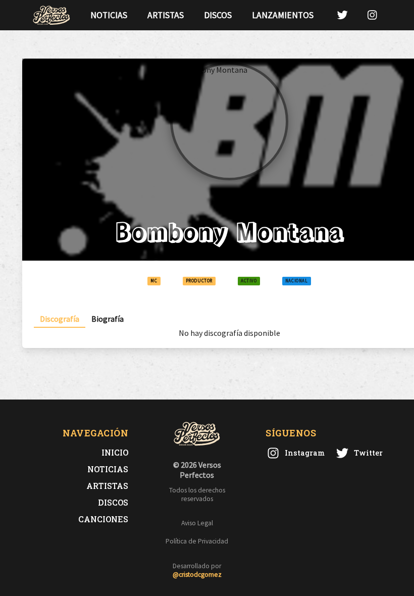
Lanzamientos (283, 15)
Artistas (165, 15)
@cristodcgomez (197, 574)
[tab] (59, 319)
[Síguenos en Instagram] (372, 15)
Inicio (114, 452)
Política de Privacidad (197, 541)
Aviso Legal (197, 523)
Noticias (108, 15)
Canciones (103, 519)
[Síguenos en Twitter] (342, 15)
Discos (218, 15)
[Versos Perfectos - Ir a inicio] (51, 15)
